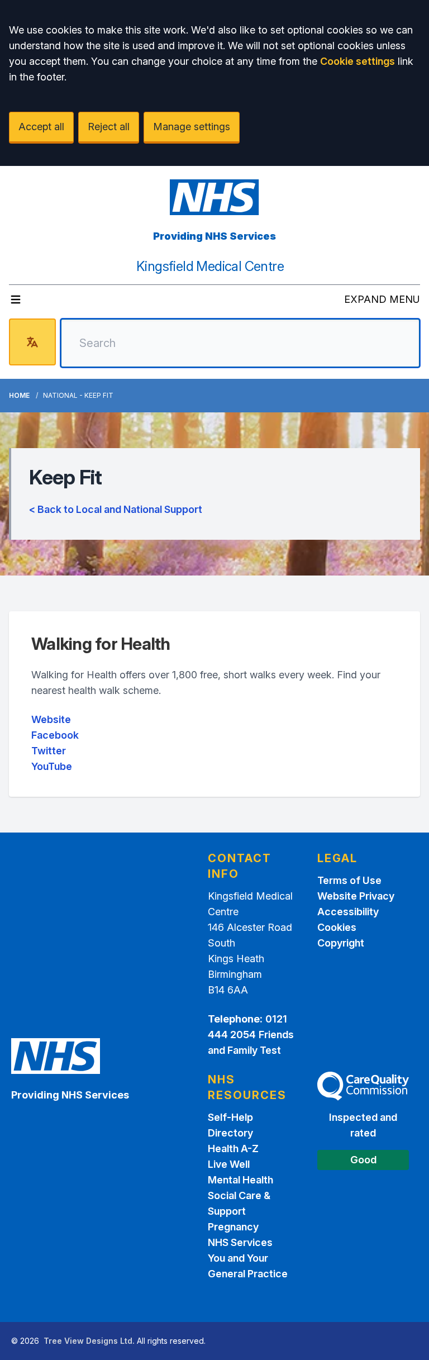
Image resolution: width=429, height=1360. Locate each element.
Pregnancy (233, 1227)
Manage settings (191, 126)
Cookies (336, 927)
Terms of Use (349, 880)
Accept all (41, 126)
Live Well (229, 1164)
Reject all (109, 126)
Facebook (55, 735)
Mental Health (240, 1180)
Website (51, 719)
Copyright (340, 943)
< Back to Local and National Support (115, 509)
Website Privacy (355, 896)
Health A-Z (233, 1148)
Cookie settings (357, 61)
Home (19, 395)
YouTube (51, 766)
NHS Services (240, 1242)
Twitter (48, 751)
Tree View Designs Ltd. (89, 1340)
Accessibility (348, 911)
